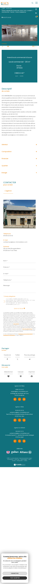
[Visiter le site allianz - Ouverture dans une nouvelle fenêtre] (26, 452)
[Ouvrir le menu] (36, 3)
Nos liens (14, 460)
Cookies (25, 460)
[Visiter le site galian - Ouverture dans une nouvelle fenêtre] (15, 452)
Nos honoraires (10, 459)
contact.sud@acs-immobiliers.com (15, 242)
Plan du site (17, 459)
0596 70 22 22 (19, 389)
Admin (29, 459)
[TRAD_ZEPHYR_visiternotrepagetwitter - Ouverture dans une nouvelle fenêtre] (19, 399)
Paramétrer (15, 573)
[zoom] (19, 41)
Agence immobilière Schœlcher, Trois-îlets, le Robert (17, 10)
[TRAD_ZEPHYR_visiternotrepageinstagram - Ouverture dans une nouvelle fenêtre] (24, 399)
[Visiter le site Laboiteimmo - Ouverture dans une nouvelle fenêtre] (19, 463)
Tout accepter (15, 578)
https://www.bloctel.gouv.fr (27, 328)
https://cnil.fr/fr (16, 323)
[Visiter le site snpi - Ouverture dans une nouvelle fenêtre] (8, 452)
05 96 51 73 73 (20, 431)
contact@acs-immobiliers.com (19, 391)
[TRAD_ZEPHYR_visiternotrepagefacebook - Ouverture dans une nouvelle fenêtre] (15, 399)
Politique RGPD (20, 460)
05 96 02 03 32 (8, 236)
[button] (8, 46)
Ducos (12, 12)
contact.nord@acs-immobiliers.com (19, 433)
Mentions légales (23, 459)
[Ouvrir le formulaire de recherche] (32, 3)
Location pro (5, 12)
